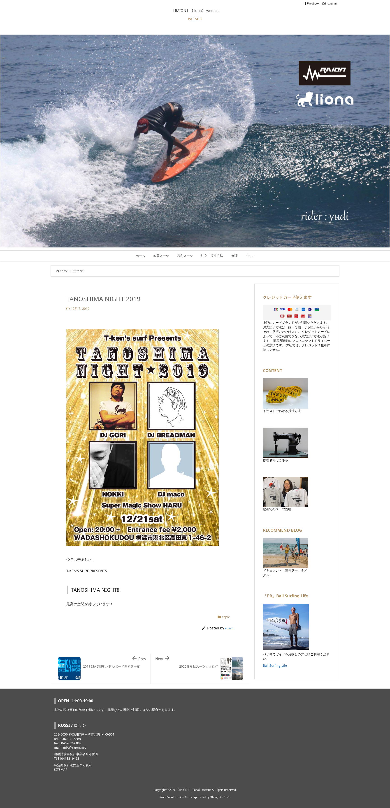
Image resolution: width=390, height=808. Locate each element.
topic (80, 271)
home (64, 271)
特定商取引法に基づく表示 (73, 765)
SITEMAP (60, 769)
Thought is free (219, 797)
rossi (228, 628)
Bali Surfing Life (275, 665)
